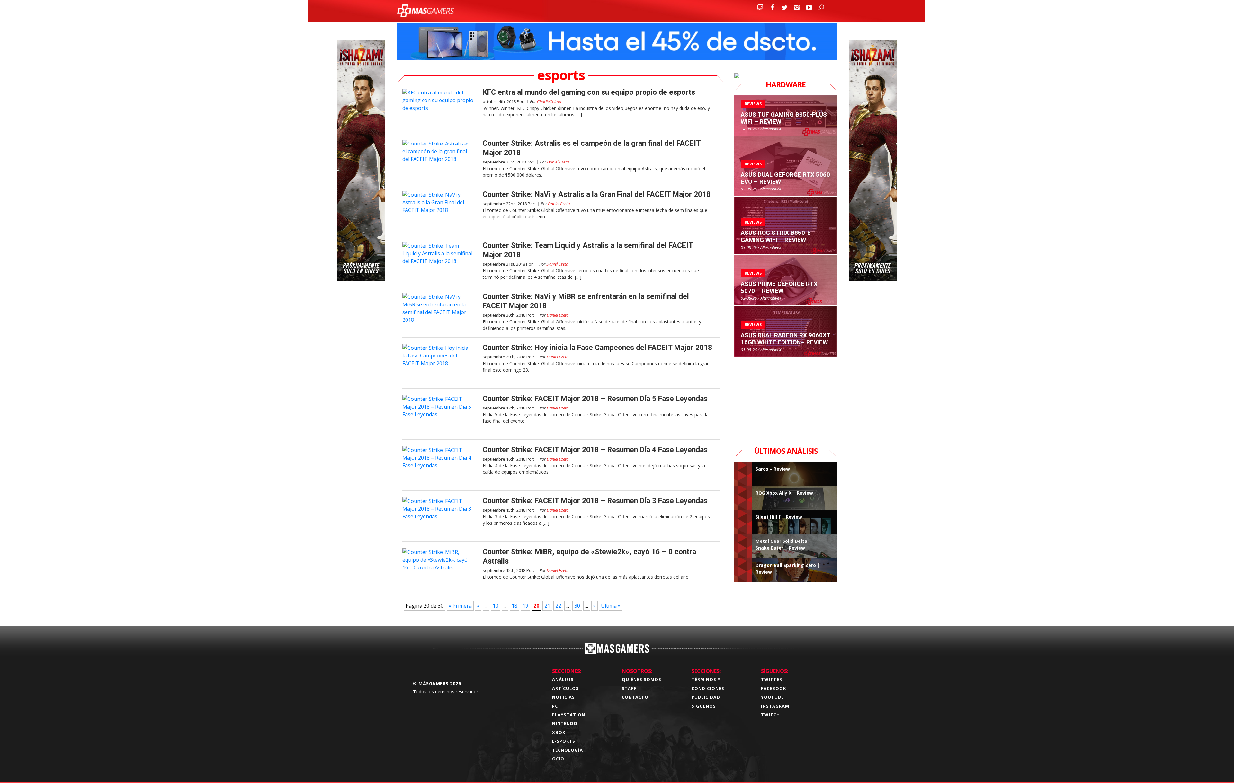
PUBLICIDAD (706, 697)
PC (555, 706)
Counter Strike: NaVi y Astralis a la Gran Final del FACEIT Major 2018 (597, 194)
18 (514, 605)
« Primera (460, 605)
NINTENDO (564, 723)
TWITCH (770, 714)
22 (558, 605)
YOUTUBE (772, 697)
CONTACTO (635, 697)
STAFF (629, 688)
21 (547, 605)
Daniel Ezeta (558, 162)
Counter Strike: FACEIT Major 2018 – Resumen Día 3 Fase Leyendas (595, 501)
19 (525, 605)
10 (495, 605)
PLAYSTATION (568, 714)
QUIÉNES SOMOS (641, 679)
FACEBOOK (773, 688)
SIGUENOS (704, 706)
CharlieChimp (549, 101)
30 (577, 605)
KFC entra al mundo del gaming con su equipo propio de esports (589, 92)
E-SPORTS (563, 741)
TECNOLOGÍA (567, 750)
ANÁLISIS (563, 679)
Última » (611, 605)
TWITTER (771, 679)
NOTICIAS (563, 697)
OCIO (558, 758)
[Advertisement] (786, 397)
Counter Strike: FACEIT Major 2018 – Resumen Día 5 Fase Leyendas (595, 398)
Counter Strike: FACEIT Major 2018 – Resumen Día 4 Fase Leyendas (595, 449)
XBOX (559, 732)
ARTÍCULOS (565, 688)
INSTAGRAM (775, 706)
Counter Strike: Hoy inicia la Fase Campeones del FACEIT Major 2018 (597, 347)
